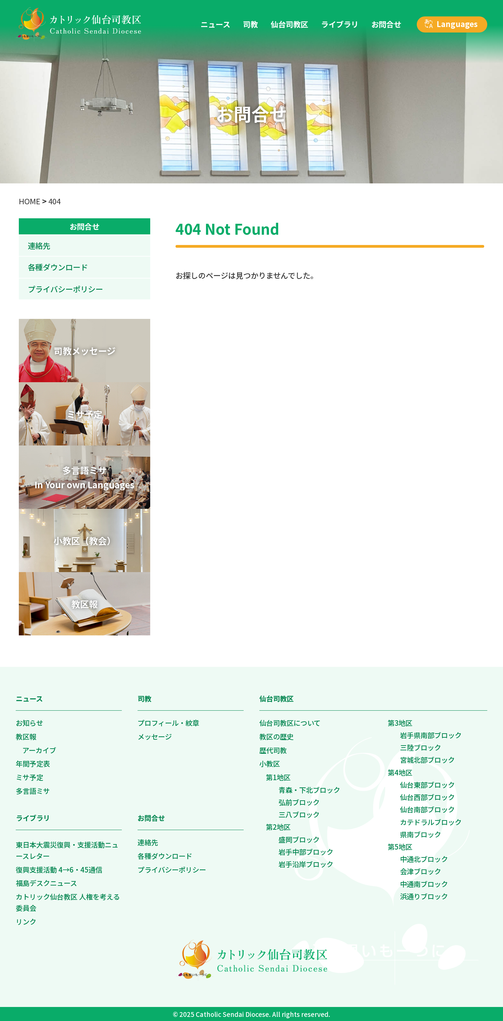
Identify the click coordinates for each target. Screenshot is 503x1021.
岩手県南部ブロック (431, 735)
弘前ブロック (299, 802)
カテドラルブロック (431, 822)
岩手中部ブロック (306, 851)
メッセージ (155, 736)
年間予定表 (33, 763)
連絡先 (39, 245)
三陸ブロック (420, 747)
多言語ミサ (33, 791)
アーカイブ (39, 750)
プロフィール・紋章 (168, 723)
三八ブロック (299, 814)
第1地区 (278, 777)
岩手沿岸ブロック (306, 864)
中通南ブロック (424, 884)
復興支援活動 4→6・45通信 (59, 869)
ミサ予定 (29, 777)
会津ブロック (420, 871)
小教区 (269, 763)
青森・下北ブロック (309, 790)
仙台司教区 (276, 698)
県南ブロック (420, 834)
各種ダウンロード (58, 266)
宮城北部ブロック (427, 759)
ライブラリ (33, 818)
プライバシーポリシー (65, 288)
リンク (26, 921)
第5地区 (400, 846)
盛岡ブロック (299, 839)
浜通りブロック (424, 896)
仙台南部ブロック (427, 809)
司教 (144, 698)
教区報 (26, 736)
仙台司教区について (290, 723)
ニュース (29, 698)
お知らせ (29, 723)
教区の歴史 (276, 736)
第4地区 (400, 772)
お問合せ (84, 226)
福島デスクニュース (46, 883)
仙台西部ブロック (427, 797)
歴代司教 (273, 750)
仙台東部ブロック (427, 784)
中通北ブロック (424, 859)
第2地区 (278, 827)
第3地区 (400, 723)
